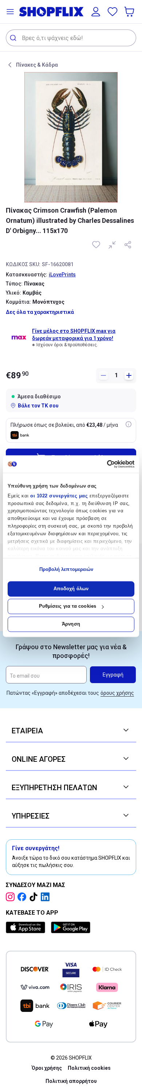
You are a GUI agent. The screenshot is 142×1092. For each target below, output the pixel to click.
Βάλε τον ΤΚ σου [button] (38, 406)
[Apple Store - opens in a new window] (27, 927)
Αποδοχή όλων (71, 588)
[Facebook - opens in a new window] (23, 896)
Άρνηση (71, 624)
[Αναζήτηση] (14, 38)
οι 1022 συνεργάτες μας (59, 495)
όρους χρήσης (117, 693)
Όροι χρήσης (47, 1068)
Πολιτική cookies (89, 1068)
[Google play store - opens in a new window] (70, 927)
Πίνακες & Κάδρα (37, 65)
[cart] (130, 11)
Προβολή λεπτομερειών (66, 569)
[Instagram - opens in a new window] (11, 896)
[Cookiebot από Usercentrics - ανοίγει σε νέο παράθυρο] (103, 464)
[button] (10, 11)
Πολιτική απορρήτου (71, 1081)
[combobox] (71, 37)
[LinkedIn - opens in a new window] (46, 896)
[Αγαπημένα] (112, 11)
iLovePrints (62, 274)
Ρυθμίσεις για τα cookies (67, 606)
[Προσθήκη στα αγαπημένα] (97, 244)
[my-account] (95, 11)
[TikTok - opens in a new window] (35, 896)
